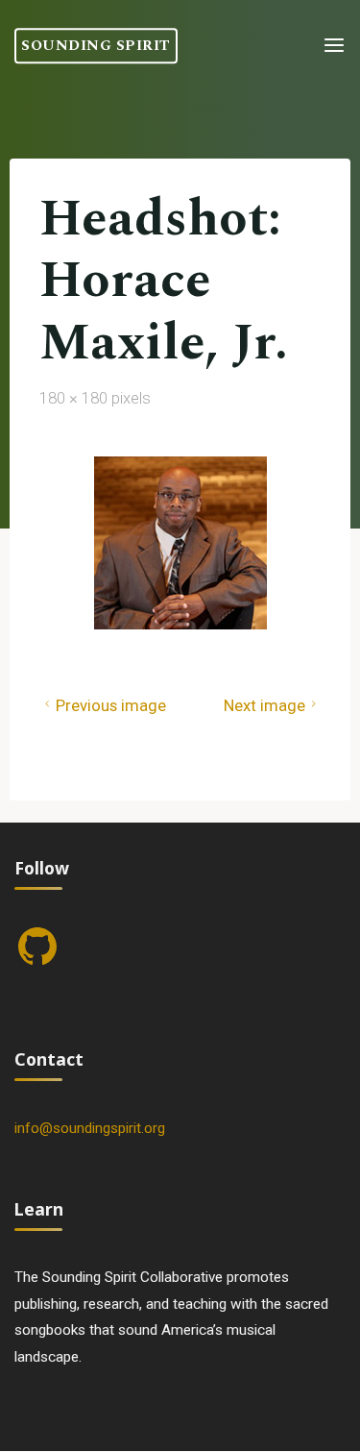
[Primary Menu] (334, 46)
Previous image (110, 705)
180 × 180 (75, 396)
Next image (264, 705)
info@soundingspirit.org (89, 1128)
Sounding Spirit (96, 46)
